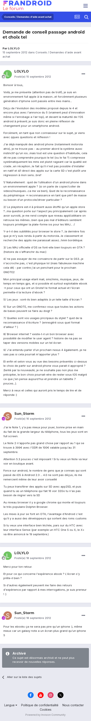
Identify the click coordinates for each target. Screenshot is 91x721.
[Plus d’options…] (83, 74)
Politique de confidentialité (39, 705)
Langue (9, 705)
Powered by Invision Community (45, 714)
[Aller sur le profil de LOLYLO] (7, 74)
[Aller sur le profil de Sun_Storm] (7, 416)
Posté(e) (32, 76)
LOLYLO (14, 48)
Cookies (45, 709)
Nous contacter (73, 705)
